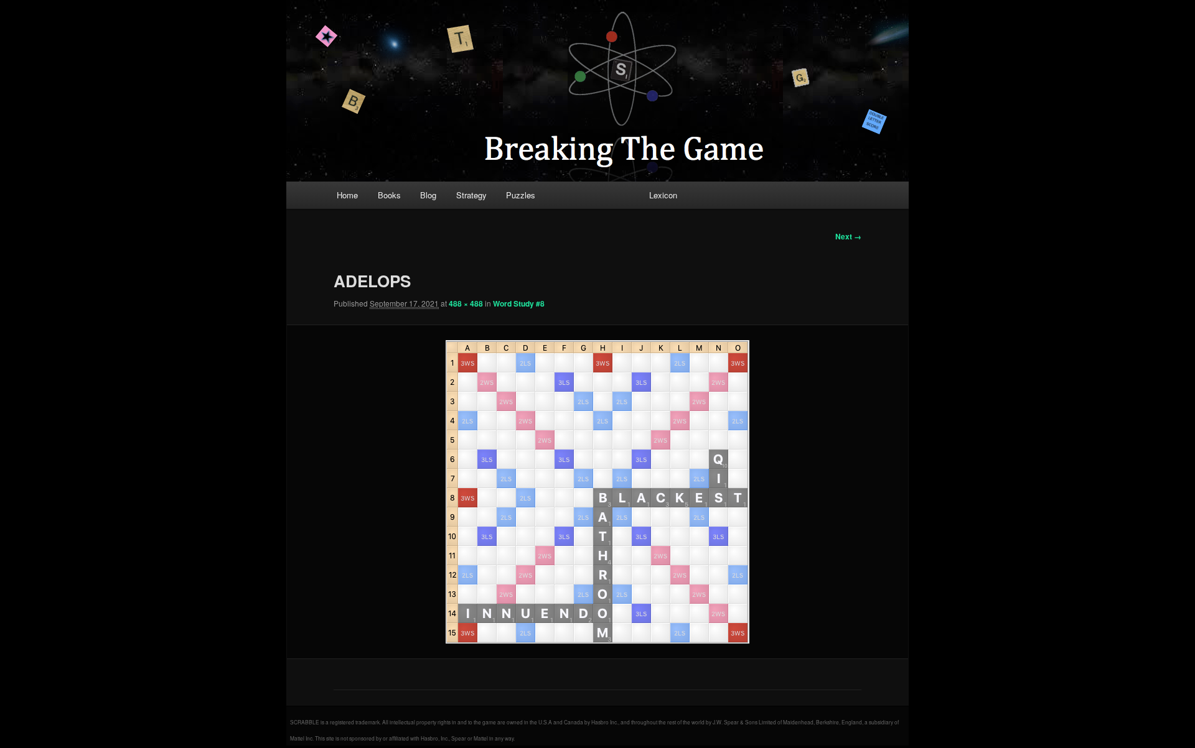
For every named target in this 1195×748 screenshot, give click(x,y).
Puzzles (520, 195)
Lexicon (663, 195)
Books (389, 195)
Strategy (471, 195)
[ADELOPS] (597, 492)
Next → (848, 236)
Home (347, 195)
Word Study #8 (519, 303)
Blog (428, 195)
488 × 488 (466, 303)
